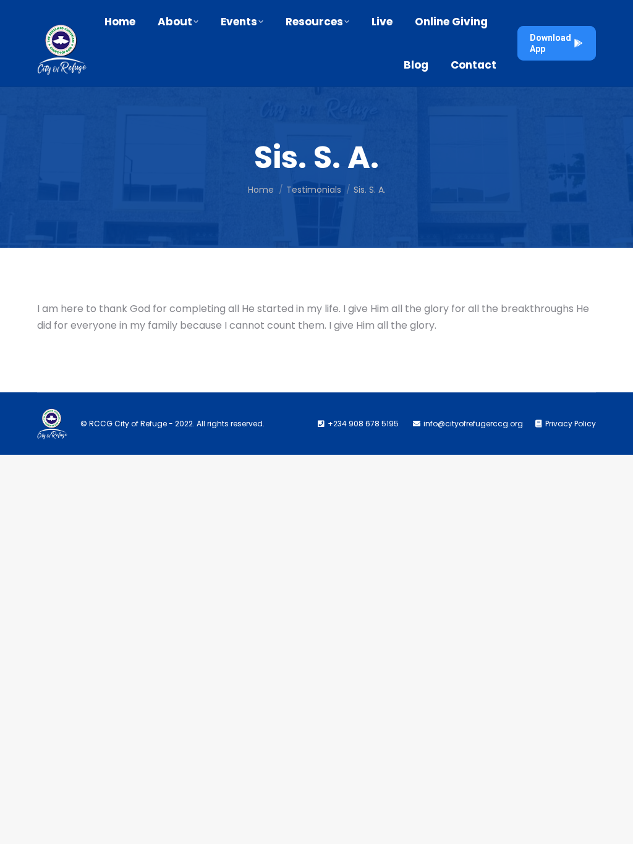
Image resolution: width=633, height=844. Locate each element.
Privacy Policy (570, 423)
